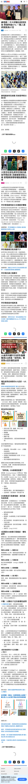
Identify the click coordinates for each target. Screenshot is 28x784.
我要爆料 (16, 774)
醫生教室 (3, 363)
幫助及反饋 (16, 771)
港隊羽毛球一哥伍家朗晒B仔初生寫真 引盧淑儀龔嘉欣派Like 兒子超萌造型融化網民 (13, 319)
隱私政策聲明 (4, 774)
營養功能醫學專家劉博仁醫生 (10, 386)
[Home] (6, 1)
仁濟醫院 (3, 692)
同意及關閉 (22, 779)
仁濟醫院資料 (5, 604)
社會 (2, 30)
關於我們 (3, 771)
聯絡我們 (3, 768)
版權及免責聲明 (17, 768)
